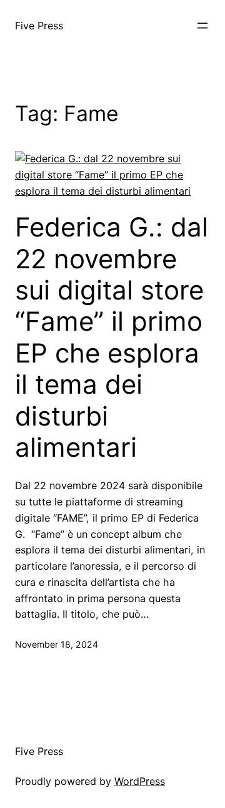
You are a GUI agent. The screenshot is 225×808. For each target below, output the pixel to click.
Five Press (39, 25)
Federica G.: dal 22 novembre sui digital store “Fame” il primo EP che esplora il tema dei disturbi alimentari (111, 337)
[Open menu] (202, 25)
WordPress (139, 781)
